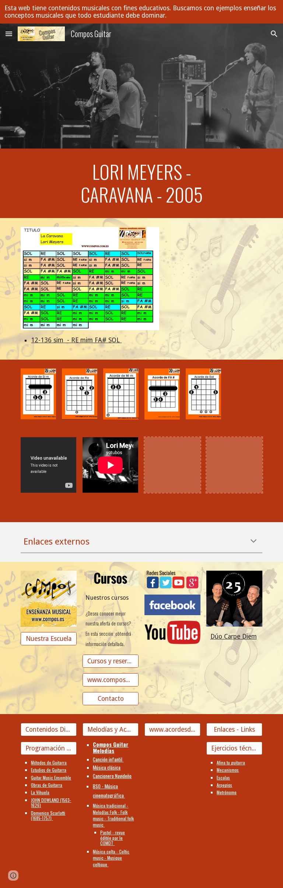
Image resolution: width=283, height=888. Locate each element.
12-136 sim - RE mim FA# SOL (76, 340)
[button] (9, 34)
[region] (141, 12)
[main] (141, 183)
